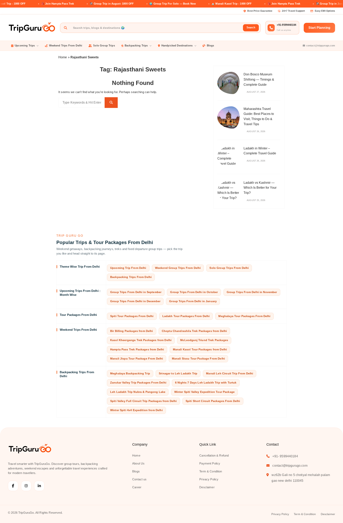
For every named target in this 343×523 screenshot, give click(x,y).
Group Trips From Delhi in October (194, 292)
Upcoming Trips (25, 45)
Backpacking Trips (136, 45)
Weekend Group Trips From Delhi (178, 267)
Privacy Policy (208, 479)
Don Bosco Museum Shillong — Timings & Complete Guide (259, 79)
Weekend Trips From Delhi (65, 45)
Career (136, 487)
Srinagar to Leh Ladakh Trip (178, 373)
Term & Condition (210, 471)
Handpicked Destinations (177, 45)
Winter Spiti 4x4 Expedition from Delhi (136, 410)
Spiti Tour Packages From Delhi (132, 316)
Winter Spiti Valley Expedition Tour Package (204, 391)
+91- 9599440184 (285, 456)
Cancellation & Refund (214, 455)
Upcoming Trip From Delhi (128, 267)
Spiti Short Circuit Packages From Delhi (213, 401)
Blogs (210, 45)
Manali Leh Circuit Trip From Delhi (229, 373)
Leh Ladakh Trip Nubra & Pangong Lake (137, 391)
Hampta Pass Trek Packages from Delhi (137, 349)
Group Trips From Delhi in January (193, 301)
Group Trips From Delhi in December (135, 301)
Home (62, 57)
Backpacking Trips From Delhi (131, 277)
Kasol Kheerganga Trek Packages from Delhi (141, 340)
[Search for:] (81, 102)
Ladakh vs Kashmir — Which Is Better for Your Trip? (260, 187)
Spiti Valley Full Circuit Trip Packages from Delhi (143, 401)
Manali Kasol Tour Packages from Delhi (200, 349)
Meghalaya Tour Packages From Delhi (244, 316)
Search (251, 27)
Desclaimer (207, 487)
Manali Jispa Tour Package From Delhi (136, 358)
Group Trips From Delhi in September (135, 292)
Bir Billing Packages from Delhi (131, 331)
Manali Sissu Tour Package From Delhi (198, 358)
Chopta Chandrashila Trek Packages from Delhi (194, 331)
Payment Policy (209, 463)
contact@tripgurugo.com (320, 45)
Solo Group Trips (104, 45)
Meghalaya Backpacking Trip (130, 373)
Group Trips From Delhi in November (252, 292)
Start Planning (319, 27)
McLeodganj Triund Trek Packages (204, 340)
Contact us (139, 479)
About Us (138, 463)
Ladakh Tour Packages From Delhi (186, 316)
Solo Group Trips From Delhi (229, 267)
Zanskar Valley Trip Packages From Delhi (138, 382)
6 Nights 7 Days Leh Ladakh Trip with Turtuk (205, 382)
